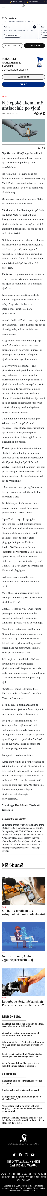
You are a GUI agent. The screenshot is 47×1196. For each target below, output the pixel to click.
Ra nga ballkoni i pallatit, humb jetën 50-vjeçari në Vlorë (22, 1098)
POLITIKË (11, 1174)
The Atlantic (22, 805)
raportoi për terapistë (15, 552)
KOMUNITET (5, 1177)
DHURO (23, 84)
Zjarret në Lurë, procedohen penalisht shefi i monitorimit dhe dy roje (21, 1034)
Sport (43, 27)
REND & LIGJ (22, 1174)
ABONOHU (23, 76)
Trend (5, 96)
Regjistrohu (34, 45)
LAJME (3, 1174)
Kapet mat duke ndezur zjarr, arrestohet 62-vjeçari (22, 1082)
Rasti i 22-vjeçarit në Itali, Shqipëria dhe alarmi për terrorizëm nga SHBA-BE (22, 1055)
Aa (39, 148)
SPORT (21, 1177)
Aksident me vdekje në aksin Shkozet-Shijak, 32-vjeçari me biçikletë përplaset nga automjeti (22, 1108)
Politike (7, 27)
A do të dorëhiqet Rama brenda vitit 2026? (18, 30)
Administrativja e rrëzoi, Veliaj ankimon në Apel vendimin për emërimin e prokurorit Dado (23, 1045)
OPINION (32, 1174)
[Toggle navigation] (3, 6)
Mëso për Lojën (12, 45)
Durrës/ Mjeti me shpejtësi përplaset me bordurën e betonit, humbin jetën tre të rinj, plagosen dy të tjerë (23, 1120)
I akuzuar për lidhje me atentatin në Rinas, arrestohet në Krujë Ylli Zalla (23, 1025)
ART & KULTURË (32, 1177)
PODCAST (26, 1180)
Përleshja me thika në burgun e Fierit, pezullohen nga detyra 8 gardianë (21, 1064)
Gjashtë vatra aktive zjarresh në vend (20, 1090)
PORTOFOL (42, 1174)
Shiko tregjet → (12, 36)
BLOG (14, 1177)
